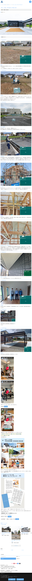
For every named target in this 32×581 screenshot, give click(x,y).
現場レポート (18, 556)
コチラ (11, 514)
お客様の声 (18, 558)
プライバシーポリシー (10, 576)
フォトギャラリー (3, 556)
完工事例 (2, 558)
